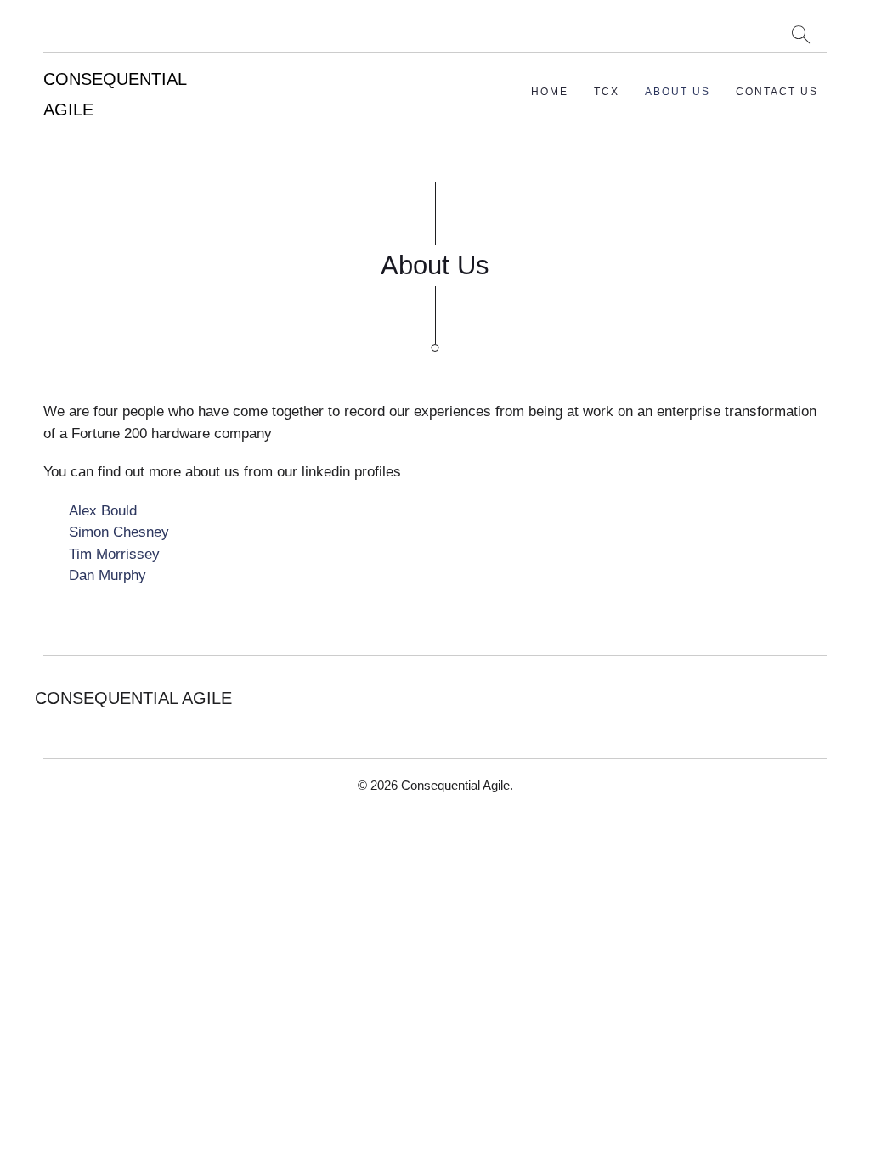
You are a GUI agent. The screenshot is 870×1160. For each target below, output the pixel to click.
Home (549, 92)
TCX (606, 92)
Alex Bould (103, 511)
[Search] (800, 34)
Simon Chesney (119, 532)
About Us (677, 92)
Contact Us (777, 92)
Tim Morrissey (114, 554)
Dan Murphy (107, 575)
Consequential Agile (455, 785)
